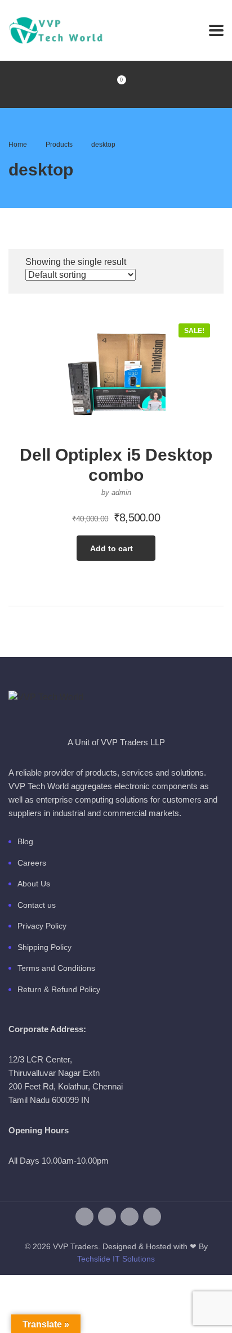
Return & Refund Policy (58, 989)
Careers (31, 862)
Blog (25, 841)
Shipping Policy (44, 947)
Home (17, 144)
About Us (33, 883)
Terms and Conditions (56, 967)
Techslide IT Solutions (116, 1258)
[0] (116, 84)
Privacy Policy (41, 925)
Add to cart (111, 548)
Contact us (36, 904)
